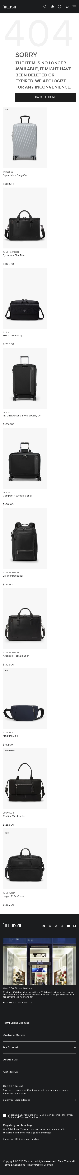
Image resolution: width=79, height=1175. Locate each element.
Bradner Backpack (13, 576)
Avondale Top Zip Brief (16, 656)
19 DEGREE (8, 172)
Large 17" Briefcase (13, 896)
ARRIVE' (6, 412)
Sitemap (48, 1165)
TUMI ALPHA (9, 893)
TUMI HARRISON (11, 252)
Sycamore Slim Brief (14, 255)
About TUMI (10, 1059)
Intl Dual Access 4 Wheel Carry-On (22, 416)
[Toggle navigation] (74, 6)
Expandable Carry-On (15, 175)
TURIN (6, 332)
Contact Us (10, 1072)
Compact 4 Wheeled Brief (17, 496)
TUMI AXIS (8, 733)
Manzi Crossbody (12, 335)
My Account (10, 1047)
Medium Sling (10, 736)
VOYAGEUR (8, 813)
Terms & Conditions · (14, 1165)
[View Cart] (67, 6)
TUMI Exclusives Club (16, 1023)
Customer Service (14, 1035)
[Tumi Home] (9, 6)
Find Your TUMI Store (16, 1002)
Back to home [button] (45, 97)
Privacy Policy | (35, 1165)
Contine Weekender (14, 816)
